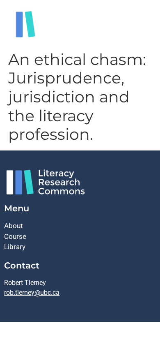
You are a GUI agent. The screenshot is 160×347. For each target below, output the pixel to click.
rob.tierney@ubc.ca (31, 292)
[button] (145, 28)
